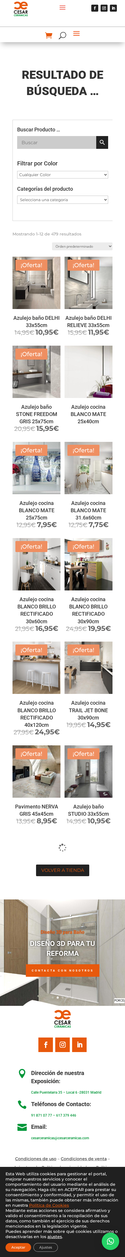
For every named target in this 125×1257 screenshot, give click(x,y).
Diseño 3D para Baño (62, 932)
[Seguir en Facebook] (94, 8)
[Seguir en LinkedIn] (113, 8)
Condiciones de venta (84, 1158)
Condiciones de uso (35, 1158)
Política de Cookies (49, 1205)
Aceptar (18, 1247)
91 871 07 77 (41, 1115)
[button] (110, 1241)
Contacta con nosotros (63, 970)
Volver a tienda (62, 870)
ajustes (54, 1236)
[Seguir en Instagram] (104, 8)
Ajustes (45, 1247)
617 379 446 (66, 1115)
